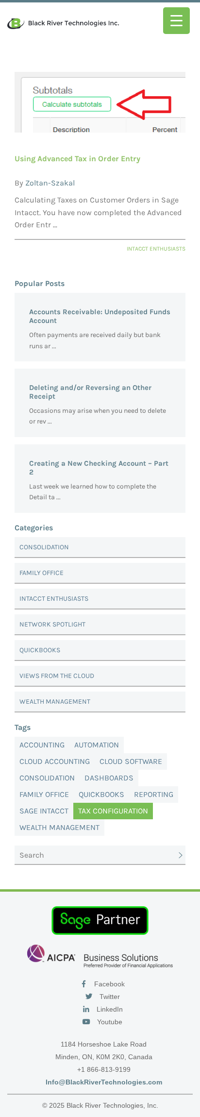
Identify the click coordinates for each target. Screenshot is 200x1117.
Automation (96, 744)
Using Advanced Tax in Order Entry (77, 158)
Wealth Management (54, 701)
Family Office (41, 573)
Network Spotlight (52, 624)
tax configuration (113, 810)
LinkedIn (109, 1009)
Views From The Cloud (56, 676)
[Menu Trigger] (176, 20)
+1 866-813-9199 (104, 1069)
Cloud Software (131, 761)
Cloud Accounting (54, 761)
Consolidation (44, 547)
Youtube (108, 1022)
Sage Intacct (43, 810)
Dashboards (108, 777)
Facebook (108, 984)
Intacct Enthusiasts (53, 598)
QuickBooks (39, 650)
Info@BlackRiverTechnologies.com (104, 1082)
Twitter (109, 996)
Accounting (42, 744)
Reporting (153, 794)
